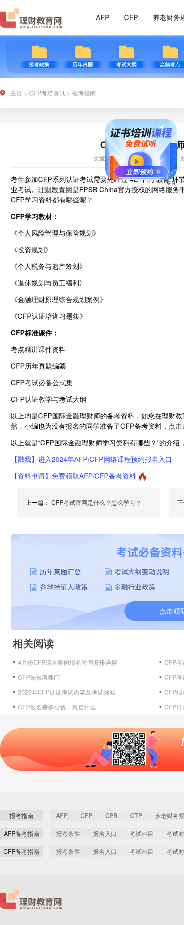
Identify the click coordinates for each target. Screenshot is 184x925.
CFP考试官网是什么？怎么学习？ (96, 502)
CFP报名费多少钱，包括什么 (57, 707)
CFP (131, 17)
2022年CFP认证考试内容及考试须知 (67, 692)
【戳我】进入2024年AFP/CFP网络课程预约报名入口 (91, 459)
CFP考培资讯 (47, 93)
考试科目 (142, 833)
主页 (16, 93)
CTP (136, 815)
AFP (103, 17)
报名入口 (105, 833)
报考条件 (68, 833)
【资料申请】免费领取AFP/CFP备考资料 (73, 476)
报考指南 (84, 93)
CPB (111, 815)
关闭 (166, 188)
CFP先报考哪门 (39, 677)
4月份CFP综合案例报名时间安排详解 (67, 662)
